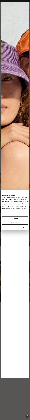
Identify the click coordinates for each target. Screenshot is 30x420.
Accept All (15, 218)
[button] (27, 3)
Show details (22, 214)
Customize (14, 222)
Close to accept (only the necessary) (15, 227)
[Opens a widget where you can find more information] (23, 417)
